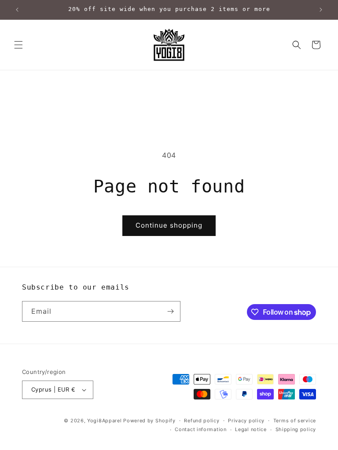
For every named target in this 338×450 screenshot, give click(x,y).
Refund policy (201, 420)
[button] (18, 44)
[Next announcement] (321, 9)
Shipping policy (296, 429)
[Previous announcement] (17, 9)
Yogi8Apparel (104, 420)
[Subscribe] (170, 311)
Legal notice (250, 429)
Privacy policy (246, 420)
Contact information (200, 429)
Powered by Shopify (149, 420)
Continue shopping (169, 225)
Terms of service (294, 420)
